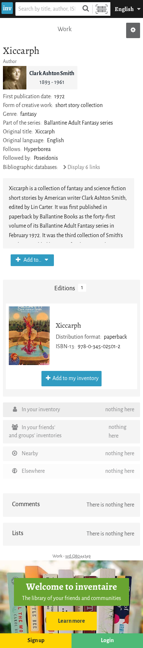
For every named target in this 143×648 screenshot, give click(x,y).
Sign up (35, 640)
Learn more (71, 621)
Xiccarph (68, 325)
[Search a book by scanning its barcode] (101, 9)
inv (7, 8)
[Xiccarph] (29, 335)
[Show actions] (133, 30)
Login (107, 640)
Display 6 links (83, 167)
